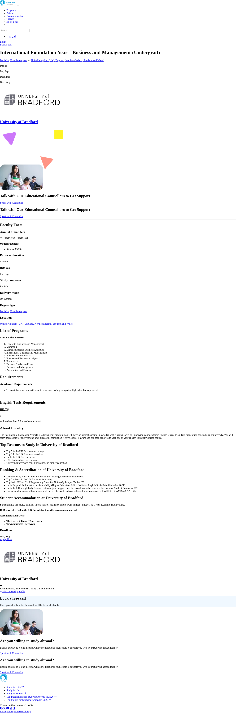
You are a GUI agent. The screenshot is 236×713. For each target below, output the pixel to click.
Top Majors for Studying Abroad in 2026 (27, 700)
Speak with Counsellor (11, 202)
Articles (10, 13)
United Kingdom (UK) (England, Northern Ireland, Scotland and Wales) (67, 60)
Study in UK (13, 690)
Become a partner (15, 16)
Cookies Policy (23, 711)
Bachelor (4, 60)
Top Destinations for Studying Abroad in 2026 (30, 696)
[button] (1, 238)
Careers (10, 19)
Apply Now (6, 539)
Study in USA (13, 687)
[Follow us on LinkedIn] (14, 708)
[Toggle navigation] (18, 5)
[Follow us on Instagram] (11, 708)
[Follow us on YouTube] (7, 708)
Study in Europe (15, 693)
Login (3, 41)
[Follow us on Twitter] (4, 708)
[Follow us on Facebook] (1, 708)
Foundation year (18, 60)
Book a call (12, 21)
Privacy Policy (7, 711)
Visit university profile (13, 591)
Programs (11, 10)
